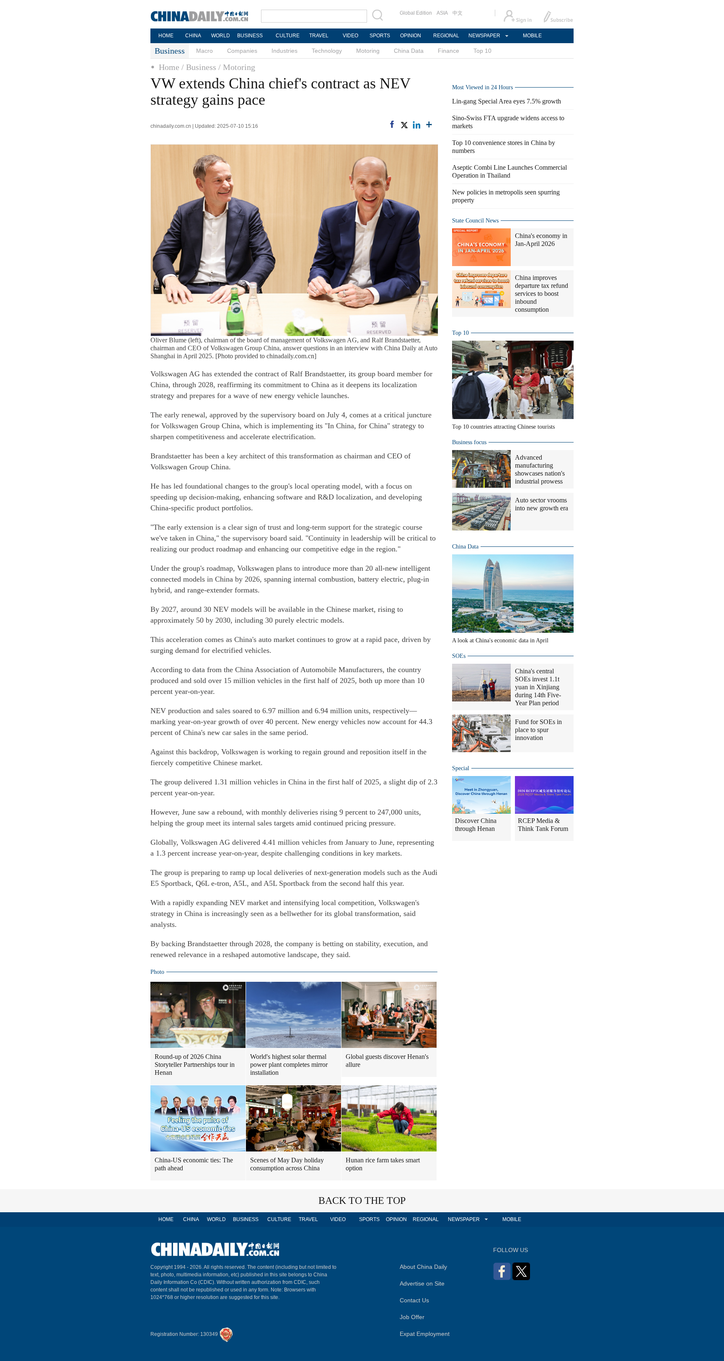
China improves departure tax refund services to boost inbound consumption (541, 293)
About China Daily (423, 1266)
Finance (448, 50)
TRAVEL (318, 36)
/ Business (198, 67)
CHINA (193, 36)
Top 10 (482, 50)
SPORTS (380, 36)
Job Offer (412, 1317)
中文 (457, 13)
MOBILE (532, 36)
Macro (204, 50)
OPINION (410, 36)
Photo (157, 972)
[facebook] (392, 124)
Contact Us (414, 1300)
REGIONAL (446, 36)
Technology (327, 50)
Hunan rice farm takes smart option (383, 1164)
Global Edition (416, 13)
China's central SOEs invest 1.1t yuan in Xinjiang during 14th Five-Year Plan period (538, 687)
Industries (284, 50)
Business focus (469, 442)
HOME (165, 36)
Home (169, 67)
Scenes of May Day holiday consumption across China (287, 1164)
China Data (409, 50)
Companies (242, 50)
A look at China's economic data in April (500, 640)
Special (460, 768)
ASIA (442, 13)
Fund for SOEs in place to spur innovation (538, 729)
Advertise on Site (422, 1283)
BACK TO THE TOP (362, 1200)
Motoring (368, 50)
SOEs (458, 656)
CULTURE (288, 36)
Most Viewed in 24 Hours (482, 87)
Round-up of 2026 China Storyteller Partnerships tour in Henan (195, 1064)
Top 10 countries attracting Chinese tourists (503, 427)
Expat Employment (425, 1333)
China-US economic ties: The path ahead (194, 1164)
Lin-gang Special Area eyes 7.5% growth (506, 101)
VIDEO (350, 36)
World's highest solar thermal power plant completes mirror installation (289, 1064)
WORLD (220, 36)
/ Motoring (236, 67)
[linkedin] (416, 125)
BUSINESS (250, 36)
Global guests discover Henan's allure (387, 1060)
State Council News (475, 220)
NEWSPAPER (483, 36)
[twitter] (404, 125)
